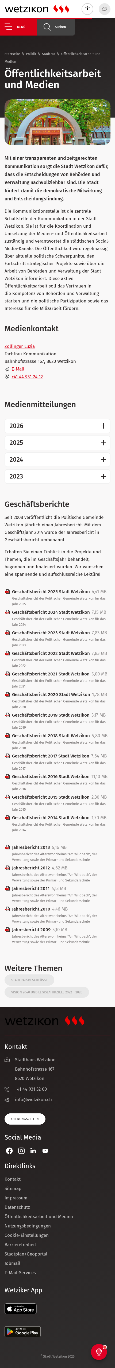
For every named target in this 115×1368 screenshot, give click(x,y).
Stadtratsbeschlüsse (29, 980)
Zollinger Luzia (20, 346)
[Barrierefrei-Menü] (87, 9)
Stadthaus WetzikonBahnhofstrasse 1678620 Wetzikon (35, 1069)
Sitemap (13, 1188)
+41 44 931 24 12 (27, 377)
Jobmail (12, 1263)
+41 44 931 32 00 (31, 1089)
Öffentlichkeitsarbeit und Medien (39, 1216)
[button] (20, 27)
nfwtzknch (34, 1099)
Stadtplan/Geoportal (26, 1254)
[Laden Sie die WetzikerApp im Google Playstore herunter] (23, 1335)
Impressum (16, 1198)
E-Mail (17, 369)
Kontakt (13, 1179)
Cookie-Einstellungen (27, 1235)
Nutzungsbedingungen (28, 1226)
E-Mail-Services (20, 1273)
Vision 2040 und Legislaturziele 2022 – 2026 (46, 992)
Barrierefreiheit (20, 1244)
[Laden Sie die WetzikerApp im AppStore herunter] (21, 1312)
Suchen (60, 27)
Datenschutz (17, 1207)
